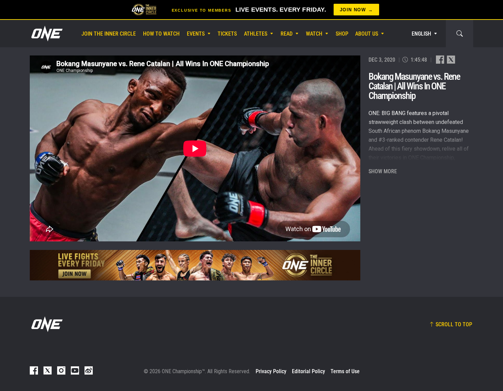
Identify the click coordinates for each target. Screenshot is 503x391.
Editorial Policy (308, 371)
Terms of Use (345, 371)
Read (287, 33)
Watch (314, 33)
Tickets (227, 33)
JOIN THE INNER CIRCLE (108, 33)
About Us (366, 33)
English (421, 33)
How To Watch (161, 33)
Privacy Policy (271, 371)
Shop (342, 33)
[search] (459, 33)
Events (196, 33)
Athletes (255, 33)
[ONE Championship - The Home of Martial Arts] (46, 33)
